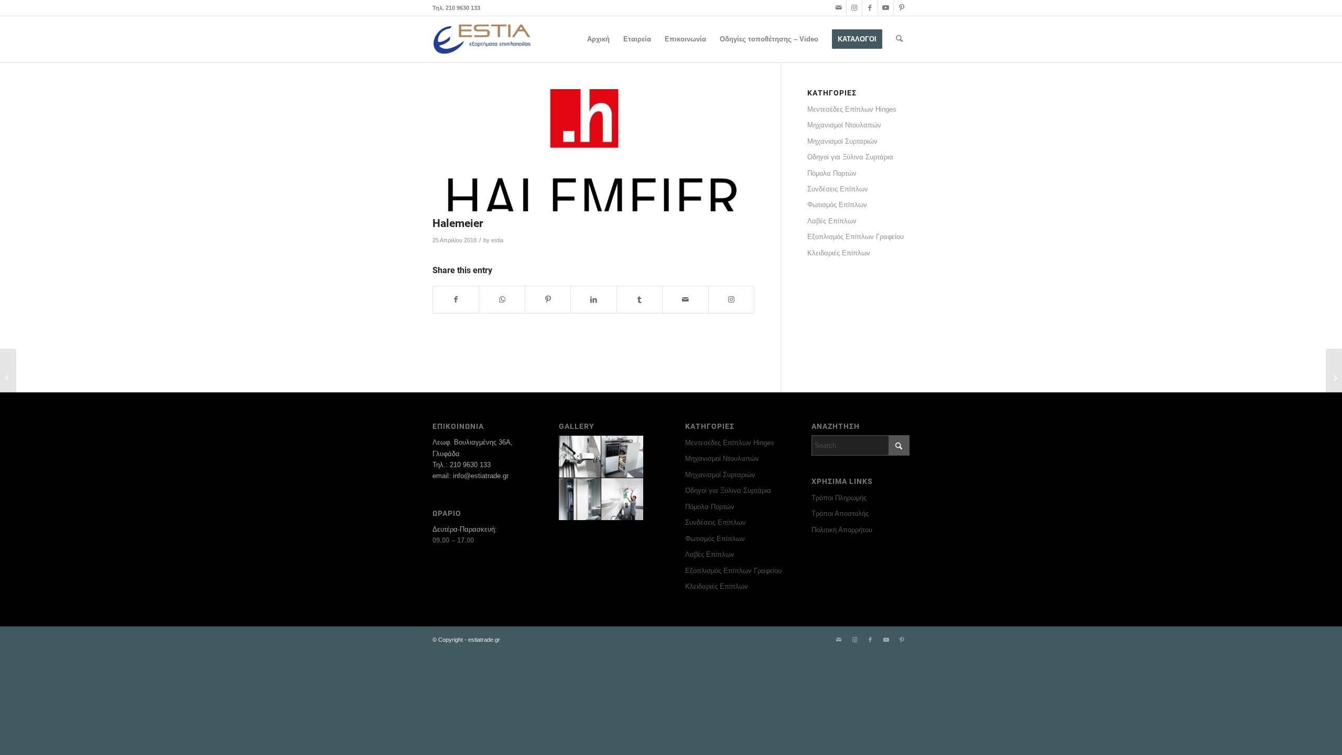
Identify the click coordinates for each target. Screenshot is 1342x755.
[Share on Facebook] (456, 299)
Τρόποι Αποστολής (840, 513)
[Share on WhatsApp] (501, 299)
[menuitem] (598, 39)
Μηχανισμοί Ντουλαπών (844, 125)
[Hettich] (8, 377)
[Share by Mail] (685, 299)
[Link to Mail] (838, 8)
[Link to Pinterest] (902, 8)
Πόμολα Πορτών (832, 173)
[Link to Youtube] (885, 8)
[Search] (899, 39)
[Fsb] (1334, 377)
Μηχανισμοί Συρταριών (842, 141)
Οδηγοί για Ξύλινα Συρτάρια (850, 157)
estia (497, 240)
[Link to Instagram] (854, 8)
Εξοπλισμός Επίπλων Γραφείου (855, 237)
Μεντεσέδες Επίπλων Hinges (851, 109)
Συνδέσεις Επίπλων (837, 189)
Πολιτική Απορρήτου (841, 530)
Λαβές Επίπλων (832, 221)
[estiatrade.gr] (482, 39)
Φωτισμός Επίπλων (837, 205)
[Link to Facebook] (870, 8)
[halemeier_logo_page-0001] (593, 150)
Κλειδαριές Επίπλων (838, 253)
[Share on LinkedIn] (593, 299)
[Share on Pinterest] (547, 299)
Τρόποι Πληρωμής (839, 498)
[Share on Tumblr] (639, 299)
